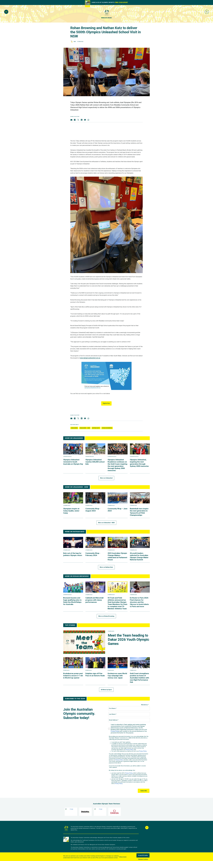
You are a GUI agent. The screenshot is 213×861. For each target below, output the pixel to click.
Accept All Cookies (143, 855)
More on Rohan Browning (106, 616)
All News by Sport (106, 689)
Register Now (106, 403)
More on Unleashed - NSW (106, 522)
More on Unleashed (106, 478)
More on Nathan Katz (106, 567)
